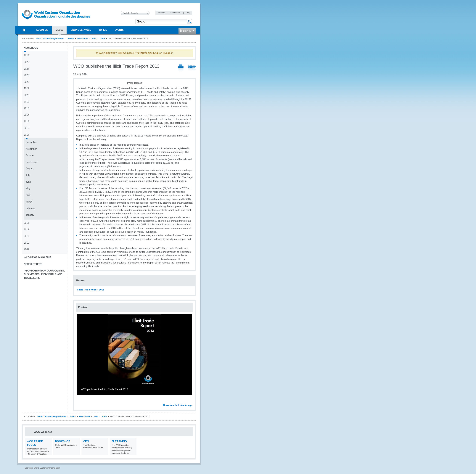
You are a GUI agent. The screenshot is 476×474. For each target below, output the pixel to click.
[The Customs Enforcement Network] (105, 452)
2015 (26, 128)
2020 (26, 95)
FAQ (188, 13)
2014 (94, 38)
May (28, 188)
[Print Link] (181, 68)
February (30, 208)
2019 (26, 101)
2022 (26, 82)
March (29, 201)
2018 (26, 108)
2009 (26, 249)
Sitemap (161, 13)
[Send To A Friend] (192, 68)
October (30, 155)
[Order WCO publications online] (76, 452)
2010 (26, 242)
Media (71, 38)
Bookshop (62, 441)
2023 (26, 75)
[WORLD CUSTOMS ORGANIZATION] (24, 30)
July (28, 175)
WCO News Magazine (37, 257)
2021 (26, 88)
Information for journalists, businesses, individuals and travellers (44, 274)
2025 (26, 62)
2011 (26, 236)
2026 (26, 55)
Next (191, 401)
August (29, 168)
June (102, 38)
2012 (26, 229)
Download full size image (177, 405)
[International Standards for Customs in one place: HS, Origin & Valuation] (48, 452)
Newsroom (82, 38)
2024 (26, 68)
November (31, 148)
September (31, 162)
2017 (26, 114)
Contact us (176, 13)
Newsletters (33, 264)
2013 (26, 222)
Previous (80, 401)
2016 (26, 121)
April (28, 195)
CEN (86, 441)
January (30, 214)
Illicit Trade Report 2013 (90, 289)
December (31, 142)
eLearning (119, 441)
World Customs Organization (50, 38)
